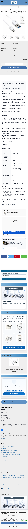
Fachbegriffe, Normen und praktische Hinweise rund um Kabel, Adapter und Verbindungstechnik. (14, 304)
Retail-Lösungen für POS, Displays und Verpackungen (13, 475)
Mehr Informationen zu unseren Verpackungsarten (16, 213)
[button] (3, 64)
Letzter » (16, 7)
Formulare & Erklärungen (17, 226)
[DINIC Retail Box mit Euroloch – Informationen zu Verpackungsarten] (4, 213)
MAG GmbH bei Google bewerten (7, 438)
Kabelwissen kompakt (14, 288)
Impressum (4, 456)
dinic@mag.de (17, 221)
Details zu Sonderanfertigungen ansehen (10, 247)
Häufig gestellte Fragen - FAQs (8, 452)
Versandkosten (5, 460)
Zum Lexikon (5, 306)
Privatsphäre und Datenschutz (8, 465)
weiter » (11, 7)
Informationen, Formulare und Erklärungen (11, 454)
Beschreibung (4, 78)
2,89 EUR (14, 371)
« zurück (7, 7)
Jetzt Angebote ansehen (14, 393)
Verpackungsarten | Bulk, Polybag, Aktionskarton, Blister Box (13, 478)
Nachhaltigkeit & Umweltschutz (8, 448)
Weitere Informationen (14, 526)
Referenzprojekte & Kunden (8, 446)
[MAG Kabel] (14, 2)
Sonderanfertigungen (6, 482)
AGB (3, 462)
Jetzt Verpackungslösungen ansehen (14, 347)
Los (14, 279)
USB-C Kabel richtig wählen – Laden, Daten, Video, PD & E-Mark (14, 485)
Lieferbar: (3, 44)
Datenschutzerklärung (22, 520)
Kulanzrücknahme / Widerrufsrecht (9, 450)
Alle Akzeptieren (14, 523)
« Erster (3, 7)
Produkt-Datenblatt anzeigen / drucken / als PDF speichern (13, 232)
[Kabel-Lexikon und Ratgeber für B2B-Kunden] (14, 293)
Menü (2, 2)
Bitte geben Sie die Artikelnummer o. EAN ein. (10, 273)
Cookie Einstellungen (6, 467)
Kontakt (3, 458)
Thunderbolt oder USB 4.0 (7, 488)
